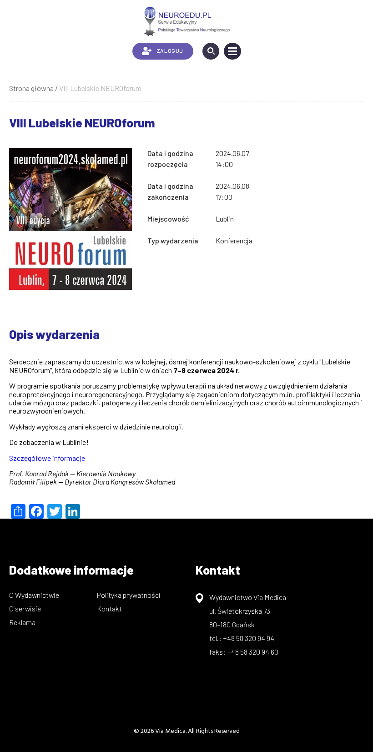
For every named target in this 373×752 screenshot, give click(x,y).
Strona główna (31, 88)
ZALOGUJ (170, 50)
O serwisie (25, 608)
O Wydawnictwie (34, 594)
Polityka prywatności (129, 594)
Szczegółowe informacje (47, 458)
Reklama (22, 622)
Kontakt (109, 608)
